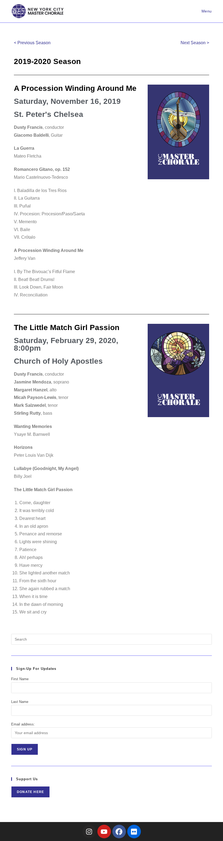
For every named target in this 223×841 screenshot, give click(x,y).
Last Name (19, 702)
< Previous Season (32, 42)
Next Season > (195, 42)
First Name (20, 679)
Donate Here (30, 792)
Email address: (23, 724)
